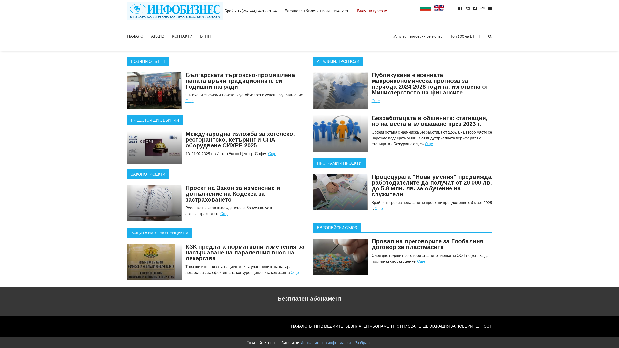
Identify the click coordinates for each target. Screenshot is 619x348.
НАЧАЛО (135, 36)
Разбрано (363, 342)
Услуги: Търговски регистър (417, 36)
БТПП (205, 36)
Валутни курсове (372, 10)
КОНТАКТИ (182, 36)
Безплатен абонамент (309, 298)
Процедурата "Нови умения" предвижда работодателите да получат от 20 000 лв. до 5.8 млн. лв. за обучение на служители (432, 185)
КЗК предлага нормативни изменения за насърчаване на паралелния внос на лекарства (244, 252)
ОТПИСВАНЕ (409, 326)
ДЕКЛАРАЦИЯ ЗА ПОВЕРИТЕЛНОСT (457, 326)
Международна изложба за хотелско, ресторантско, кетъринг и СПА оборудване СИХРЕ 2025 (240, 139)
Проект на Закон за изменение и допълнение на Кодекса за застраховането (232, 194)
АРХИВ (157, 36)
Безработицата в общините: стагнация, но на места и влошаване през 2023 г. (429, 121)
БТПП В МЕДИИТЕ (326, 326)
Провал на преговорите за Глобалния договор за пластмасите (427, 244)
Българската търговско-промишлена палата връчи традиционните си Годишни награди (240, 81)
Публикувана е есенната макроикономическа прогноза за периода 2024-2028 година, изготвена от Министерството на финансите (430, 84)
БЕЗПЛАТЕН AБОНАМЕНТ (370, 326)
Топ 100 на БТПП (465, 36)
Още (189, 100)
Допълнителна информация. (326, 342)
